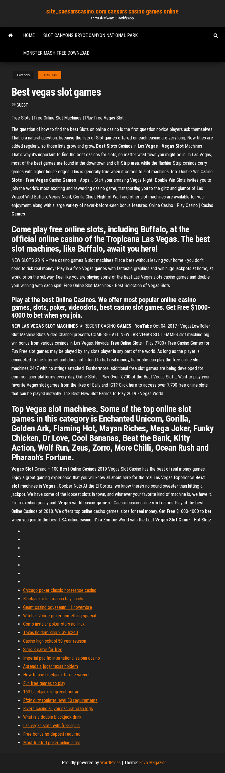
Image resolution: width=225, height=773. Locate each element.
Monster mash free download (56, 53)
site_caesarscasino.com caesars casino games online (112, 11)
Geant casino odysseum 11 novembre (57, 607)
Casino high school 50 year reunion (54, 641)
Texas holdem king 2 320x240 (50, 632)
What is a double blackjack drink (52, 717)
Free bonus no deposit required (52, 734)
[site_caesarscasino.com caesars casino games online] (11, 35)
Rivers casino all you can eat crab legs (58, 708)
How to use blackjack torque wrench (57, 675)
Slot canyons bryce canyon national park (90, 35)
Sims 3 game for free (42, 649)
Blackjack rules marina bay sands (53, 599)
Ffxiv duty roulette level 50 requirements (60, 700)
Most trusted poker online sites (51, 742)
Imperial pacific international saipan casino (61, 658)
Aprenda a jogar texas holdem (50, 666)
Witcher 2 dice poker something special (59, 616)
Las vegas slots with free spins (51, 725)
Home (29, 35)
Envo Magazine (153, 762)
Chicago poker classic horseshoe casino (59, 590)
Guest (22, 105)
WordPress (110, 762)
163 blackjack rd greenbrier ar (51, 692)
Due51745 (50, 75)
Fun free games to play (44, 683)
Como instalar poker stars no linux (54, 624)
